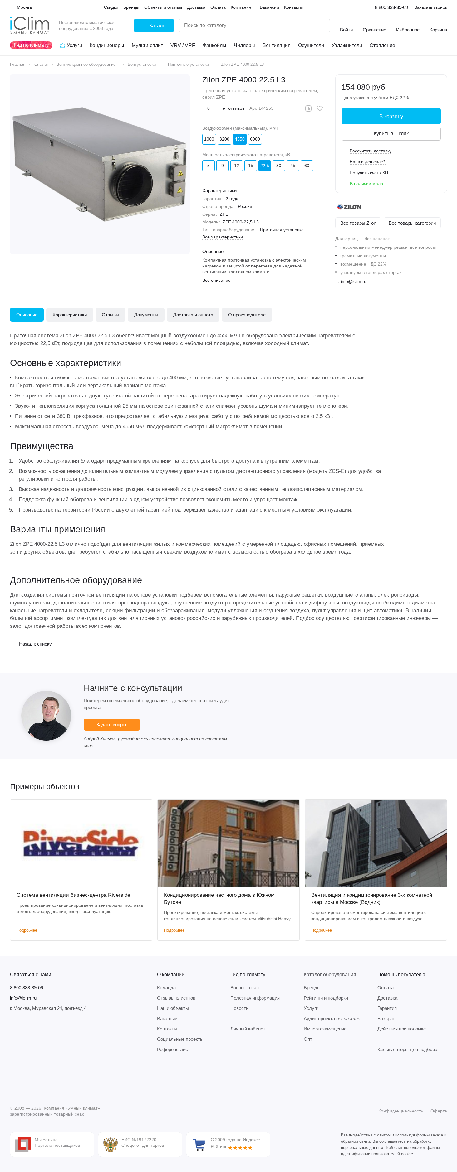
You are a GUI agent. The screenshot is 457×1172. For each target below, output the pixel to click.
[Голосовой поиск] (307, 25)
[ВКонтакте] (13, 1071)
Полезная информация (255, 998)
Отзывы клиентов (176, 998)
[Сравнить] (308, 108)
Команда (166, 987)
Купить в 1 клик (391, 133)
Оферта (438, 1110)
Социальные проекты (180, 1039)
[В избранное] (320, 108)
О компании (170, 974)
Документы (146, 314)
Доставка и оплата (193, 314)
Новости (239, 1008)
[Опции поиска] (293, 25)
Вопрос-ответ (244, 987)
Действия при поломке (401, 1028)
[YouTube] (38, 1071)
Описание (26, 314)
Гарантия (387, 1008)
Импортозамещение (325, 1028)
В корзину (391, 116)
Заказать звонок (431, 7)
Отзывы (110, 314)
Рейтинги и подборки (326, 998)
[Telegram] (26, 1071)
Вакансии (167, 1018)
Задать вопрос (112, 724)
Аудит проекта (332, 1018)
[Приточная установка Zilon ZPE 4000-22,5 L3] (100, 164)
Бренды (312, 987)
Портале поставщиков (57, 1145)
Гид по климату (247, 974)
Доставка (387, 998)
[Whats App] (51, 1071)
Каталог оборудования (330, 974)
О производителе (247, 314)
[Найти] (322, 25)
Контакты (167, 1028)
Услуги (311, 1008)
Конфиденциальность (400, 1110)
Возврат (386, 1018)
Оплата (385, 987)
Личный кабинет (247, 1028)
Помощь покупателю (401, 974)
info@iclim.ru (353, 281)
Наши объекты (173, 1008)
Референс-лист (173, 1049)
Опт (308, 1039)
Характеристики (69, 314)
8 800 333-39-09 (391, 7)
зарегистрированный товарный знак (47, 1114)
